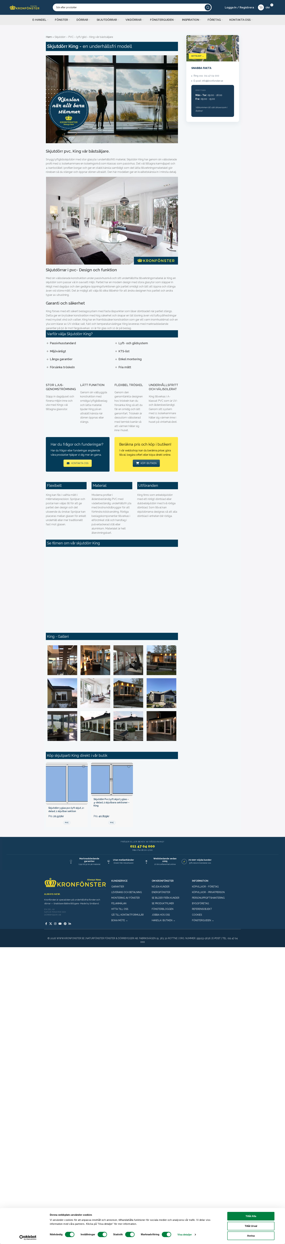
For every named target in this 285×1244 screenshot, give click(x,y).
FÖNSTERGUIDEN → (203, 920)
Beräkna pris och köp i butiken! (145, 444)
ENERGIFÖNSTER (161, 892)
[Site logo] (25, 7)
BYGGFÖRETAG (200, 903)
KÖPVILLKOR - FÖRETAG (205, 886)
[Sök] (208, 7)
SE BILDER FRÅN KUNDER (165, 897)
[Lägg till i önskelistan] (83, 766)
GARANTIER (117, 886)
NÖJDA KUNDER (160, 886)
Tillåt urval (251, 1226)
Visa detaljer (184, 1234)
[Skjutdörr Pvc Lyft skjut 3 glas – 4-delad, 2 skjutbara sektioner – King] (112, 779)
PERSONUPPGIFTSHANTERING (208, 897)
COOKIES (197, 914)
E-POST (216, 938)
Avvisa (251, 1235)
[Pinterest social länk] (65, 923)
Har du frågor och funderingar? (77, 444)
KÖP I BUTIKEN (149, 463)
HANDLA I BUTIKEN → (163, 920)
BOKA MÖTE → (119, 920)
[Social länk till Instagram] (55, 923)
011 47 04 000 (142, 846)
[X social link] (50, 923)
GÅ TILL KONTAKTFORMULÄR (127, 914)
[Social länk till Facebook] (46, 923)
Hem (49, 37)
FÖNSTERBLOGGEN (162, 909)
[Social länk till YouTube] (60, 923)
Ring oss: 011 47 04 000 (206, 75)
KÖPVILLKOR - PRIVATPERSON (208, 892)
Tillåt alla (251, 1216)
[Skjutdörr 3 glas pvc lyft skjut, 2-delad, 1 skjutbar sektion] (67, 783)
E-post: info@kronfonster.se (208, 81)
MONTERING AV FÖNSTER (125, 897)
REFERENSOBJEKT (202, 909)
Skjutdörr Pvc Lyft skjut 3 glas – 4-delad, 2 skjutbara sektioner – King (111, 802)
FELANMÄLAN (118, 903)
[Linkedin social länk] (69, 923)
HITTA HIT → (197, 56)
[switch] (102, 1234)
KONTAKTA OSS (79, 463)
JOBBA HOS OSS (161, 914)
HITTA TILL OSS (119, 909)
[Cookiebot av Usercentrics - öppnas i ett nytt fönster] (28, 1237)
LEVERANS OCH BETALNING (126, 892)
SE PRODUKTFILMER (163, 903)
